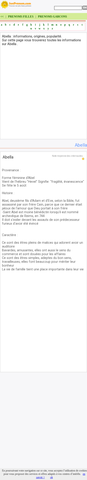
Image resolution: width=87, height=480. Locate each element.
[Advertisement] (43, 93)
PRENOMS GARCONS (52, 16)
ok (51, 477)
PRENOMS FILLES (20, 16)
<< (2, 16)
